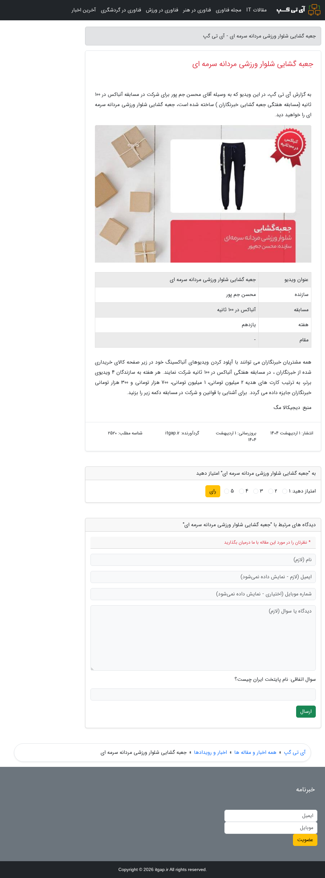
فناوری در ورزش (162, 10)
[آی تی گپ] (297, 10)
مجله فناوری (228, 10)
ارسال (306, 711)
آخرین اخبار (84, 10)
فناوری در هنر (197, 10)
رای (212, 491)
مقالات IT (256, 10)
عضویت (305, 840)
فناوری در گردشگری (121, 10)
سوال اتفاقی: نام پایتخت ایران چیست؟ (275, 679)
